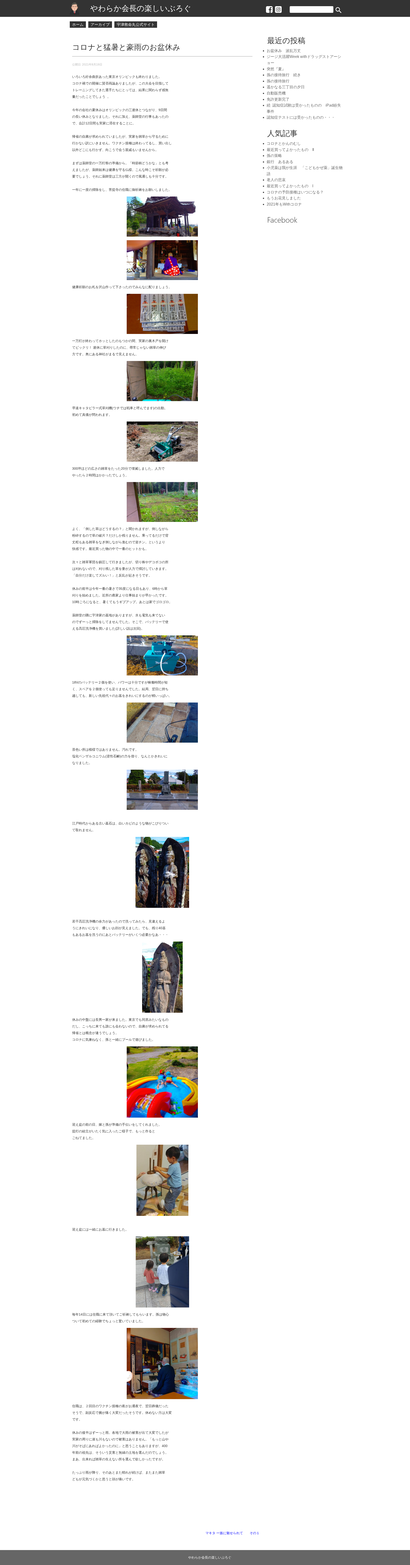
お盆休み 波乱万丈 (286, 51)
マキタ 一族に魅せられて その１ (232, 1533)
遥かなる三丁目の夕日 (286, 87)
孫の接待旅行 (278, 81)
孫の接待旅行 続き (284, 75)
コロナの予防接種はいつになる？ (295, 192)
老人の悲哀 (276, 180)
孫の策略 (274, 156)
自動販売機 (276, 93)
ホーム (78, 25)
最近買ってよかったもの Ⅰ (290, 186)
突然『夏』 (276, 69)
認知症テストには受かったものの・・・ (301, 117)
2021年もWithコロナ (284, 204)
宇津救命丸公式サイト (136, 25)
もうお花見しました (284, 198)
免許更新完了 (278, 99)
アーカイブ (100, 25)
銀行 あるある (280, 162)
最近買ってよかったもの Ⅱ (290, 150)
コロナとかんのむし (284, 143)
